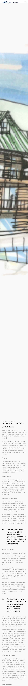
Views (3, 421)
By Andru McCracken (8, 427)
